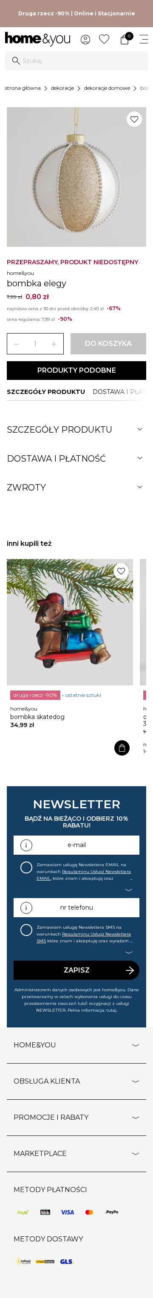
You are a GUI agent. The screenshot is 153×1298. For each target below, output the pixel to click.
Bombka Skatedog (37, 716)
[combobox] (76, 60)
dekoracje (62, 88)
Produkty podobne (76, 370)
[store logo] (37, 39)
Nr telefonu (76, 907)
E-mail (77, 845)
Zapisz (77, 970)
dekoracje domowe (107, 88)
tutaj (111, 1010)
